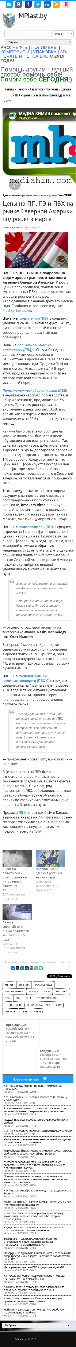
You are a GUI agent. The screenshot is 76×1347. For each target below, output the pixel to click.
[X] (17, 968)
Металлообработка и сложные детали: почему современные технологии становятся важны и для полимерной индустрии (34, 1165)
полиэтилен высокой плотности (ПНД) (28, 347)
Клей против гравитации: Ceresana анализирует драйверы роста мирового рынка (33, 1299)
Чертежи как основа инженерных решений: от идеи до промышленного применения (37, 1140)
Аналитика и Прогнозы (44, 89)
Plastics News (43, 984)
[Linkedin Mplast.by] (47, 5)
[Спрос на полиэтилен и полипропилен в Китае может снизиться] (17, 858)
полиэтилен (13, 1004)
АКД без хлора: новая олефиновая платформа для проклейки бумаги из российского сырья (34, 1288)
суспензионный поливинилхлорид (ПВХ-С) (26, 678)
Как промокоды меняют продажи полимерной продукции (33, 1087)
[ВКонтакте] (13, 968)
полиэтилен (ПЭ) (33, 318)
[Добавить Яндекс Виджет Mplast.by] (66, 5)
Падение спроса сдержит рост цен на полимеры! (49, 873)
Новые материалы (25, 1079)
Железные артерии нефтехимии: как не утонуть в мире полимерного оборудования (37, 1203)
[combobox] (63, 33)
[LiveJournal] (27, 968)
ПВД (7, 998)
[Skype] (41, 968)
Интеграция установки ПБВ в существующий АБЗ (34, 1267)
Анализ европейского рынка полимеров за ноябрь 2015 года (16, 930)
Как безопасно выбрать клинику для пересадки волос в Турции (37, 1191)
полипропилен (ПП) (36, 526)
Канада (33, 991)
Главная (9, 89)
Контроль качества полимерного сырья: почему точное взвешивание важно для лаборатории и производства (34, 1216)
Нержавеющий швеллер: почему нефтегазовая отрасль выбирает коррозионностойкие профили (38, 1152)
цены (25, 1011)
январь (38, 1011)
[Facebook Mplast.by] (28, 5)
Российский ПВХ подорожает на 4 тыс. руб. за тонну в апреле (20, 1033)
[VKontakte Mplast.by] (18, 5)
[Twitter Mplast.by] (37, 5)
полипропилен (47, 998)
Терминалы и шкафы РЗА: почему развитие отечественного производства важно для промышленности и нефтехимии (30, 1242)
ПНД (28, 998)
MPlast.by (33, 15)
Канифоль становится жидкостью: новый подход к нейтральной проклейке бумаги (34, 1277)
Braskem (24, 984)
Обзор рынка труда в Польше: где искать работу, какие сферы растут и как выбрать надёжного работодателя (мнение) (37, 1256)
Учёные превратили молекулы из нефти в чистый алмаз (38, 1131)
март (47, 991)
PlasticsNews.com (17, 310)
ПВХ (22, 812)
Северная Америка (38, 1004)
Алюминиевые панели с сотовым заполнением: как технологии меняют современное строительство (35, 1109)
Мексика (61, 991)
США (58, 1004)
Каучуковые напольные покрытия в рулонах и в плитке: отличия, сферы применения (33, 1228)
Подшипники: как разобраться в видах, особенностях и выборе (37, 1121)
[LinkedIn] (22, 968)
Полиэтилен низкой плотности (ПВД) (35, 390)
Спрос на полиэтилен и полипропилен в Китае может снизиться (15, 877)
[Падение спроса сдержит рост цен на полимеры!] (50, 858)
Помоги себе (34, 79)
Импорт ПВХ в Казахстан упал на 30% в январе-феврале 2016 (53, 1059)
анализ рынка (14, 991)
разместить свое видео (39, 195)
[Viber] (31, 968)
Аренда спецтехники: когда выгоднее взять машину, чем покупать (36, 1098)
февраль (10, 1011)
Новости (21, 89)
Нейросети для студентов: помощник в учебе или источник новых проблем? (34, 1311)
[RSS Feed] (56, 5)
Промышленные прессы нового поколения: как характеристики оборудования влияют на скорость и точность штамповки (36, 1179)
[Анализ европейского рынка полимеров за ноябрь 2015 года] (17, 912)
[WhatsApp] (36, 968)
